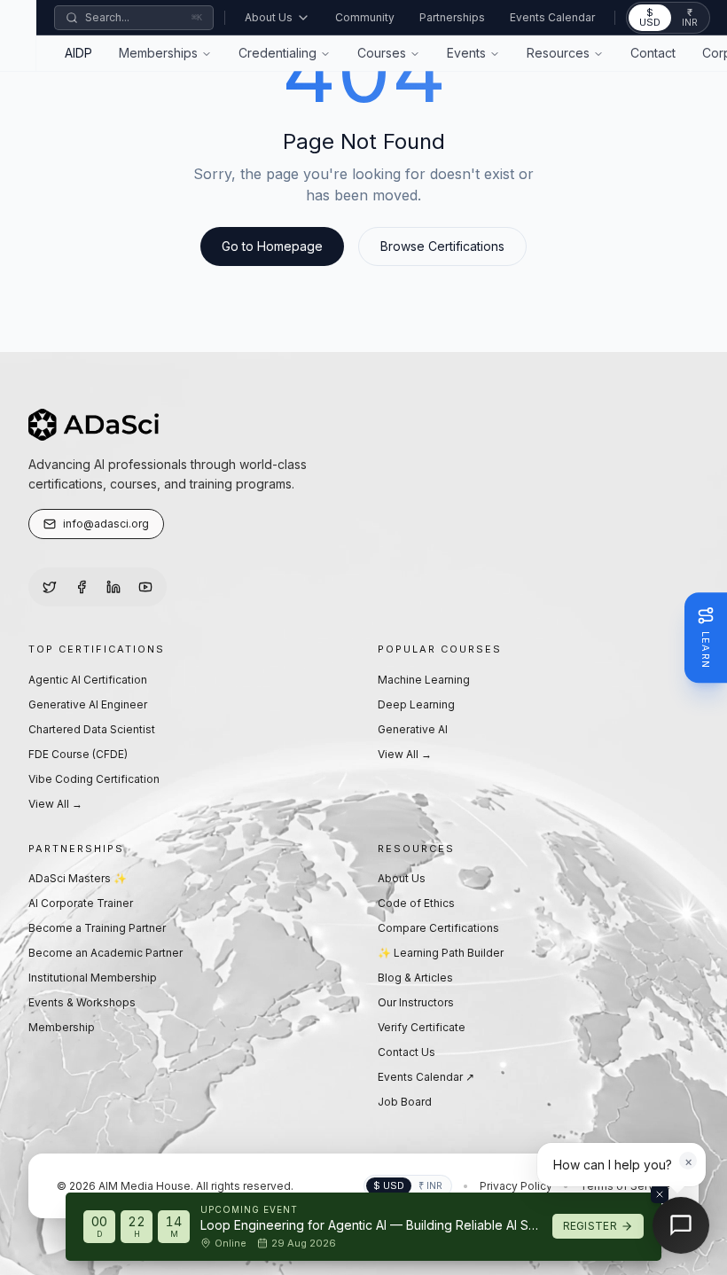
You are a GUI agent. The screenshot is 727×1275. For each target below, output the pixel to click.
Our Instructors (416, 1002)
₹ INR (690, 17)
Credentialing (277, 52)
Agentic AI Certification (87, 679)
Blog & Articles (415, 977)
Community (365, 17)
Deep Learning (416, 704)
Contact (653, 52)
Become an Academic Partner (105, 952)
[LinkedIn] (113, 587)
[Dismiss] (659, 1194)
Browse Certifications (442, 246)
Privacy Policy (516, 1186)
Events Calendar (552, 17)
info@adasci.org (106, 523)
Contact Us (406, 1052)
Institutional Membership (92, 977)
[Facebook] (81, 587)
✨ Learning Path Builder (441, 952)
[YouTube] (145, 587)
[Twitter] (49, 587)
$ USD (650, 17)
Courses (381, 52)
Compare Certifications (438, 928)
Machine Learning (424, 679)
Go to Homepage (272, 246)
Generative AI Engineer (87, 704)
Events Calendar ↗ (426, 1076)
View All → (55, 803)
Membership (61, 1027)
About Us (269, 17)
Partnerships (452, 17)
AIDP (78, 52)
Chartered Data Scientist (91, 729)
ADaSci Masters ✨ (77, 878)
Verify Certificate (421, 1027)
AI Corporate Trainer (80, 903)
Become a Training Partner (97, 928)
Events (466, 52)
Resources (558, 52)
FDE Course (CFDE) (78, 754)
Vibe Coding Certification (94, 779)
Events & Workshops (82, 1002)
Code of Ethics (416, 903)
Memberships (158, 52)
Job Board (405, 1101)
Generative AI (413, 729)
